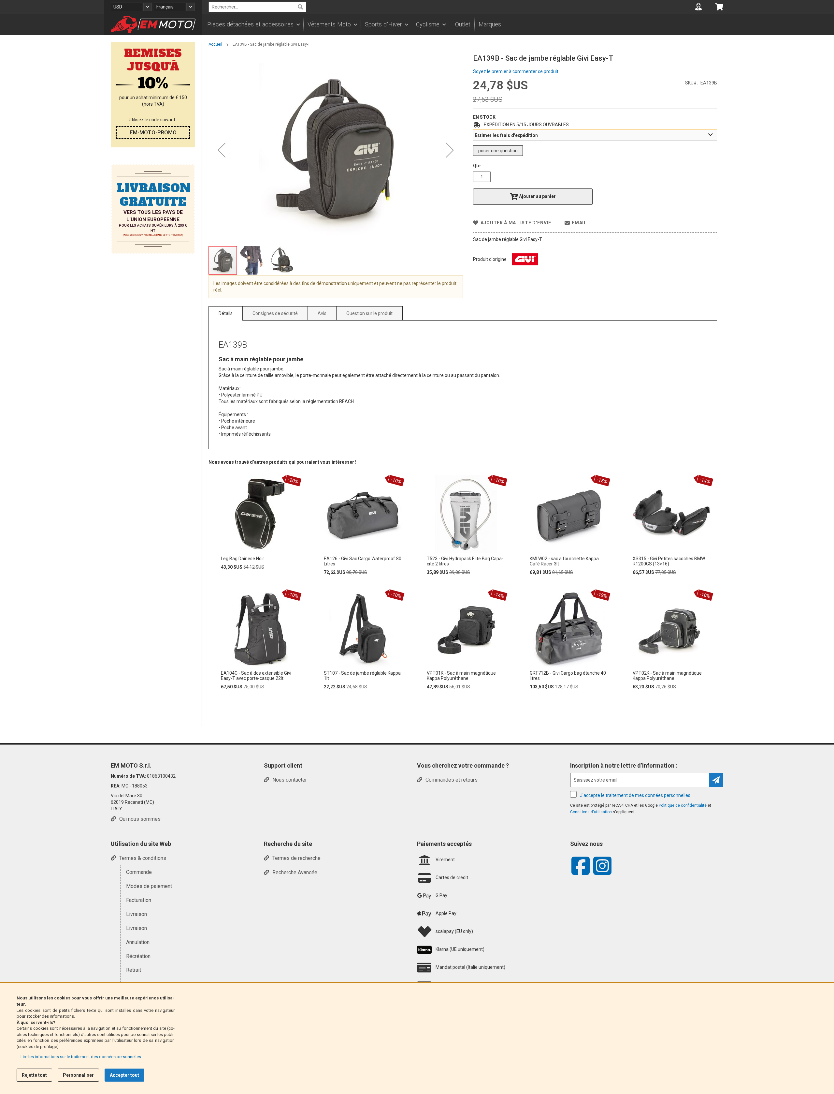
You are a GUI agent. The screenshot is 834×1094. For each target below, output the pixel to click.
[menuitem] (253, 24)
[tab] (595, 135)
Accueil (215, 44)
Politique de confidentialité (683, 805)
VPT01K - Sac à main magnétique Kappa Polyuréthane (461, 675)
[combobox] (257, 7)
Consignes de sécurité (275, 313)
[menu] (466, 24)
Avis (322, 313)
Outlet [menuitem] (462, 24)
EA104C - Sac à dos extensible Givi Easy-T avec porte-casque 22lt (256, 675)
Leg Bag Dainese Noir (242, 558)
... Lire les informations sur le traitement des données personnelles (79, 1056)
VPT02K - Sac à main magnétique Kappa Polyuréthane (667, 675)
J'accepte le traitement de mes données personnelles (635, 795)
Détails (226, 313)
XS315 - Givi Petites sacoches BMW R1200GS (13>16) (669, 561)
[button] (131, 7)
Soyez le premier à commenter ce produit (515, 71)
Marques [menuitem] (490, 24)
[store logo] (153, 24)
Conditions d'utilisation (591, 812)
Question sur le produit (369, 313)
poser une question (498, 150)
